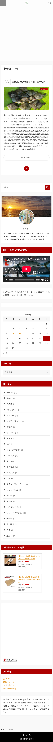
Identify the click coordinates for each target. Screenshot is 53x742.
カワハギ (12, 432)
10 (13, 333)
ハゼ (9, 478)
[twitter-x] (26, 735)
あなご (10, 398)
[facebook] (23, 735)
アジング (12, 409)
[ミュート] (42, 280)
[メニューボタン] (3, 3)
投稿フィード (9, 682)
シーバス (12, 455)
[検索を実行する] (47, 187)
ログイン (7, 679)
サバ (9, 444)
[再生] (6, 280)
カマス (10, 426)
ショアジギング (14, 449)
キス (10, 438)
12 (26, 333)
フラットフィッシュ (17, 484)
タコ (10, 461)
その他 (11, 404)
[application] (26, 269)
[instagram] (29, 735)
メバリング (13, 507)
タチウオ (12, 467)
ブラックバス (13, 489)
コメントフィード (11, 685)
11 (20, 333)
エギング (12, 415)
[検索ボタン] (50, 3)
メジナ (10, 495)
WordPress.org (9, 688)
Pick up (11, 392)
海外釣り (11, 524)
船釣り (10, 535)
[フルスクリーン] (46, 280)
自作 (9, 529)
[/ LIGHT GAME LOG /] (26, 3)
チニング (11, 472)
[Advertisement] (26, 34)
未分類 (10, 518)
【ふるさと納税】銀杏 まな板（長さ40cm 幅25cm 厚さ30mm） (29, 579)
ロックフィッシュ (16, 512)
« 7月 (5, 353)
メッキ (10, 501)
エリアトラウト (15, 421)
